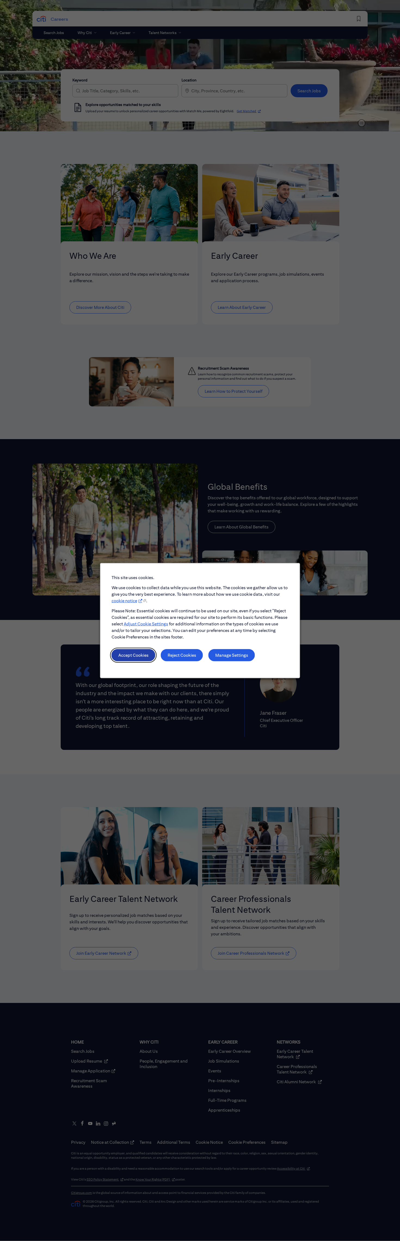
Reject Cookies (182, 655)
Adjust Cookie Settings (146, 623)
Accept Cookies (133, 655)
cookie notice (124, 600)
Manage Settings (231, 655)
